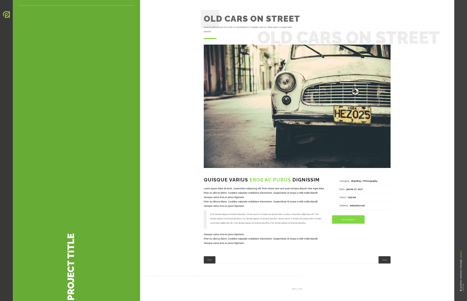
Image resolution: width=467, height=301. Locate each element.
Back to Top (297, 288)
